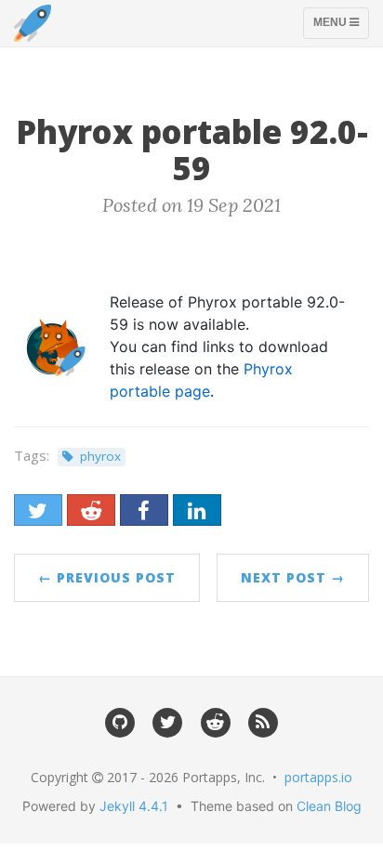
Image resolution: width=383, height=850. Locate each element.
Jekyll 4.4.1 (133, 806)
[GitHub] (119, 720)
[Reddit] (215, 720)
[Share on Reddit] (91, 510)
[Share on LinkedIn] (197, 510)
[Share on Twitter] (38, 510)
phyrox (100, 456)
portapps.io (318, 777)
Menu (340, 27)
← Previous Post (107, 577)
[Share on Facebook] (144, 510)
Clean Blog (329, 806)
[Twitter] (168, 720)
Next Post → (293, 577)
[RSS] (262, 720)
